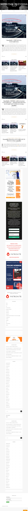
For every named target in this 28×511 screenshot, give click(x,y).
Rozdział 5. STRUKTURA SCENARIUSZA (14, 41)
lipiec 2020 (7, 383)
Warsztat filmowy (8, 323)
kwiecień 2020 (7, 386)
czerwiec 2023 (7, 366)
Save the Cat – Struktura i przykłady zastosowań (11, 346)
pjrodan (4, 56)
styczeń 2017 (7, 473)
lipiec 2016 (7, 476)
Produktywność (8, 317)
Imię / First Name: (8, 499)
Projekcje (7, 318)
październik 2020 (8, 378)
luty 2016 (7, 402)
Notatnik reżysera (14, 4)
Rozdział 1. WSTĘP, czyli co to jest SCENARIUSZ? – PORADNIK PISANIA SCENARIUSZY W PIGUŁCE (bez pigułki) (14, 68)
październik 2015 (8, 487)
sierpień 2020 (7, 462)
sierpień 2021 (7, 369)
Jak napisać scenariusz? (8, 309)
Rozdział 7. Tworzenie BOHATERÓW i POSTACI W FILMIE (13, 163)
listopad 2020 (7, 377)
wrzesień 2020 (8, 380)
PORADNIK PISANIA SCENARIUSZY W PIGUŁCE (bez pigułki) (13, 315)
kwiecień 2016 (7, 399)
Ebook (7, 304)
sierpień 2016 (7, 394)
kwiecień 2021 (7, 372)
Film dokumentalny (8, 307)
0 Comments (16, 142)
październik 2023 (8, 443)
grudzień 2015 (7, 484)
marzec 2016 (7, 400)
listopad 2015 (7, 405)
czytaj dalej (14, 149)
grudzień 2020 (7, 375)
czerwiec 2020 (7, 465)
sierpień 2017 (7, 389)
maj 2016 (7, 397)
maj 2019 (7, 388)
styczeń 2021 (7, 454)
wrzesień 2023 (8, 364)
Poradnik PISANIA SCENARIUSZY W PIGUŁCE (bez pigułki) (14, 140)
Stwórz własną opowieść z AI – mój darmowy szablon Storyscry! (13, 424)
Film (6, 306)
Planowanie (7, 312)
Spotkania (7, 320)
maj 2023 (7, 367)
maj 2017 (7, 391)
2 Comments (16, 43)
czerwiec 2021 (7, 451)
